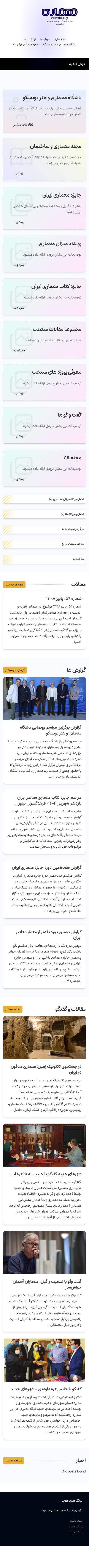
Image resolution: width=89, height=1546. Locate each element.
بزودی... (18, 173)
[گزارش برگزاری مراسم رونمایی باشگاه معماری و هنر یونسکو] (44, 698)
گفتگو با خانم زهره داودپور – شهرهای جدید (46, 1389)
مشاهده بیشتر (13, 1460)
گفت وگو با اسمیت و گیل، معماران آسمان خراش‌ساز (47, 1284)
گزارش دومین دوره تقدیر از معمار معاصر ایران (48, 935)
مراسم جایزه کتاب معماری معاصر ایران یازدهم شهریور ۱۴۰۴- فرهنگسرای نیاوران (47, 800)
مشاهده (19, 350)
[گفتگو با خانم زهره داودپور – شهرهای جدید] (44, 1360)
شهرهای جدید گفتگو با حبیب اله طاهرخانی (46, 1174)
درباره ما (44, 39)
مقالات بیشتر (12, 1009)
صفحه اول (59, 39)
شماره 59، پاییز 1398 (63, 598)
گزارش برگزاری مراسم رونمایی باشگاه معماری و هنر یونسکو (50, 730)
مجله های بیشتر (14, 584)
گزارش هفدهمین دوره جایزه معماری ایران (46, 867)
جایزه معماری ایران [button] (28, 44)
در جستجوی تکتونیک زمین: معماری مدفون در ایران (46, 1069)
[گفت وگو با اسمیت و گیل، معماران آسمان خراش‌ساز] (44, 1252)
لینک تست (76, 1521)
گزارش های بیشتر (15, 670)
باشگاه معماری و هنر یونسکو (59, 44)
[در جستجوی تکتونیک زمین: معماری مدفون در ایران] (44, 1037)
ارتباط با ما (30, 39)
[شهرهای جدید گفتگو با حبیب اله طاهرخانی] (44, 1145)
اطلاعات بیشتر (23, 124)
